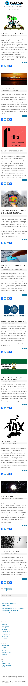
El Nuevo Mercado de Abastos (12, 151)
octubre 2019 (5, 629)
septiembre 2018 (6, 634)
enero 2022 (4, 624)
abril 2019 (4, 633)
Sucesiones (14, 381)
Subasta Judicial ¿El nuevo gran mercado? (11, 612)
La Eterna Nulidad (8, 88)
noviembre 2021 (5, 626)
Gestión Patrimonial (18, 498)
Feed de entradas (6, 663)
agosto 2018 (5, 636)
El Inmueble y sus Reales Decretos (13, 321)
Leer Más (24, 62)
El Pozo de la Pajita (8, 496)
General (14, 35)
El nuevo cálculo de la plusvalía (13, 33)
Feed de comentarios (6, 665)
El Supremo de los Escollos (11, 551)
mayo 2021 (4, 627)
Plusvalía (14, 443)
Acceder (4, 661)
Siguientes (9, 589)
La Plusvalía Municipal (9, 441)
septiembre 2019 (6, 631)
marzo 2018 (4, 638)
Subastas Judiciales (18, 269)
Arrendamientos (5, 645)
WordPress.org (5, 666)
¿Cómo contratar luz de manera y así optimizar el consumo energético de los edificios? (13, 212)
